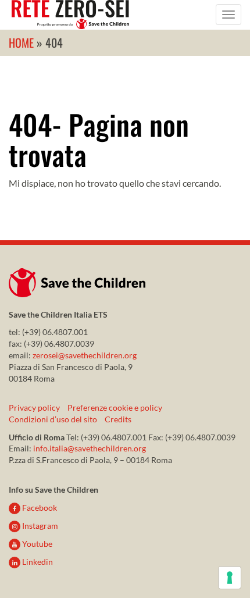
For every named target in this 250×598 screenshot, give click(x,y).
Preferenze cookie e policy (114, 407)
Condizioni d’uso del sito (53, 419)
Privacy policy (34, 407)
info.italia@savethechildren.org (89, 448)
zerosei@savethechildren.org (85, 355)
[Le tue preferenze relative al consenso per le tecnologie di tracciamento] (230, 578)
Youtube (36, 544)
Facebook (38, 507)
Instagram (39, 526)
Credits (118, 419)
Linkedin (36, 562)
